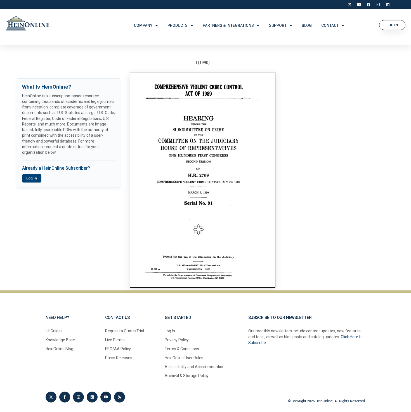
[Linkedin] (92, 397)
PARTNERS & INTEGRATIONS (228, 25)
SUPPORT (278, 25)
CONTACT (330, 25)
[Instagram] (378, 4)
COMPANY (143, 25)
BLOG (307, 25)
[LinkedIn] (388, 4)
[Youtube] (105, 397)
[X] (350, 4)
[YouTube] (359, 4)
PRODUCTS (177, 25)
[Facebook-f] (64, 397)
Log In (31, 178)
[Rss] (119, 397)
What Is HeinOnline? (46, 87)
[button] (392, 25)
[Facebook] (369, 4)
